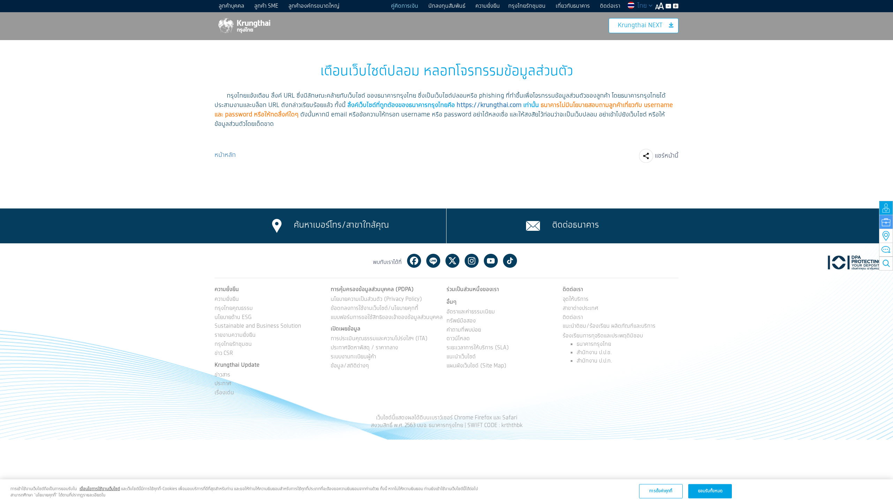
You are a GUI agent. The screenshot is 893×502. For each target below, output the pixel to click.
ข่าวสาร (222, 375)
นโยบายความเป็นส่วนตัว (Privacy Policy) (376, 299)
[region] (446, 490)
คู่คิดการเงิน (404, 6)
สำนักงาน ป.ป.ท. (594, 361)
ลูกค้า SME (266, 6)
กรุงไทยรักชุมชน (527, 6)
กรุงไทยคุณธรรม (234, 308)
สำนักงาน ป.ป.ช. (594, 353)
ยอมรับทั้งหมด (710, 491)
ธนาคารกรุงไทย (594, 344)
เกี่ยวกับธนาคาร (573, 6)
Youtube (491, 261)
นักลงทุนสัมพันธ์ (446, 6)
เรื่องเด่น (224, 393)
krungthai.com (500, 105)
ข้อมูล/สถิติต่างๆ (350, 366)
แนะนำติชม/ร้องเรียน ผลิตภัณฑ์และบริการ (609, 326)
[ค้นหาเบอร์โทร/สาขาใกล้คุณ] (277, 225)
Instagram (472, 261)
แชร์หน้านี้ (666, 155)
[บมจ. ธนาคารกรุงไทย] (244, 25)
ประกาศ (223, 384)
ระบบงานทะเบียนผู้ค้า (353, 357)
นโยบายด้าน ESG (233, 317)
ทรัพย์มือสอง (461, 321)
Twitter (452, 261)
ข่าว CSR (224, 353)
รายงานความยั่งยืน (235, 335)
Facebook (414, 261)
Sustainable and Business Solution (258, 326)
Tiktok (510, 261)
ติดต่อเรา (610, 6)
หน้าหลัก (225, 155)
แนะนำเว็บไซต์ (461, 357)
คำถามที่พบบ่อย (463, 330)
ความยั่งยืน (487, 6)
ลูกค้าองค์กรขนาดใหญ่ (313, 6)
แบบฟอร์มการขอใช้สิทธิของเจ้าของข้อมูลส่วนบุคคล (387, 317)
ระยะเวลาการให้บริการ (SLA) (477, 348)
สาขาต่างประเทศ (580, 308)
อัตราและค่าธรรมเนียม (470, 312)
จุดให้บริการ (575, 299)
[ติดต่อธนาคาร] (533, 225)
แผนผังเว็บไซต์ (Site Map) (476, 366)
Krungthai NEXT (640, 25)
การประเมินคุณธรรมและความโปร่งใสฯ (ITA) (379, 339)
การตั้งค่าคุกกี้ (660, 491)
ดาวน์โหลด (458, 339)
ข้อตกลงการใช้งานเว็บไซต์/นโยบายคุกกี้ (374, 308)
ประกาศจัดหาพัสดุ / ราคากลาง (364, 348)
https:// (468, 105)
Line (433, 261)
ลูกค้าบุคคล (231, 6)
